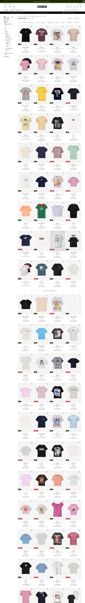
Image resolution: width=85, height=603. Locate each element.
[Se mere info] (41, 52)
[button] (70, 18)
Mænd (10, 6)
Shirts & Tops (38, 16)
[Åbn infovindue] (83, 1)
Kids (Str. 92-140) (27, 16)
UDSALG (33, 16)
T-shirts (43, 16)
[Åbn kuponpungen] (67, 6)
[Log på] (71, 6)
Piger (22, 16)
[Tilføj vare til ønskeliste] (31, 27)
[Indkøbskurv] (80, 6)
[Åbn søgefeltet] (65, 10)
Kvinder (5, 6)
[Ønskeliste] (77, 6)
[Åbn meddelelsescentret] (74, 7)
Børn (14, 6)
